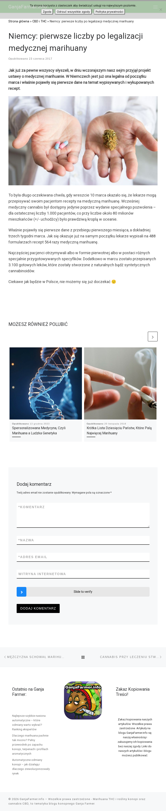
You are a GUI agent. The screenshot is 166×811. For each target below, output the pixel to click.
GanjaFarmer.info (32, 799)
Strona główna (18, 21)
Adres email (32, 557)
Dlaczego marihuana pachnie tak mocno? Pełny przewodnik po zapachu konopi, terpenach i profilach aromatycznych (30, 744)
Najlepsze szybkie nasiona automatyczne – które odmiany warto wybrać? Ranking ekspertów (29, 722)
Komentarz (31, 507)
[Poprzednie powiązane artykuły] (142, 336)
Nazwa (26, 540)
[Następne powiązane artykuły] (153, 336)
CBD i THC (39, 21)
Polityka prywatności (109, 11)
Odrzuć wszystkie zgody (73, 11)
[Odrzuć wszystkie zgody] (160, 9)
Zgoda (47, 11)
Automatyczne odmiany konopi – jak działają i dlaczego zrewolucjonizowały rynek (31, 766)
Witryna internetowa (42, 574)
